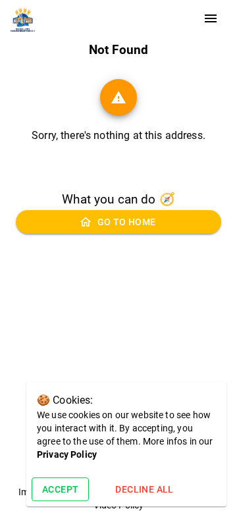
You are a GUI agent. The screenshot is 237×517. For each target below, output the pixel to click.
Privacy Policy (67, 454)
